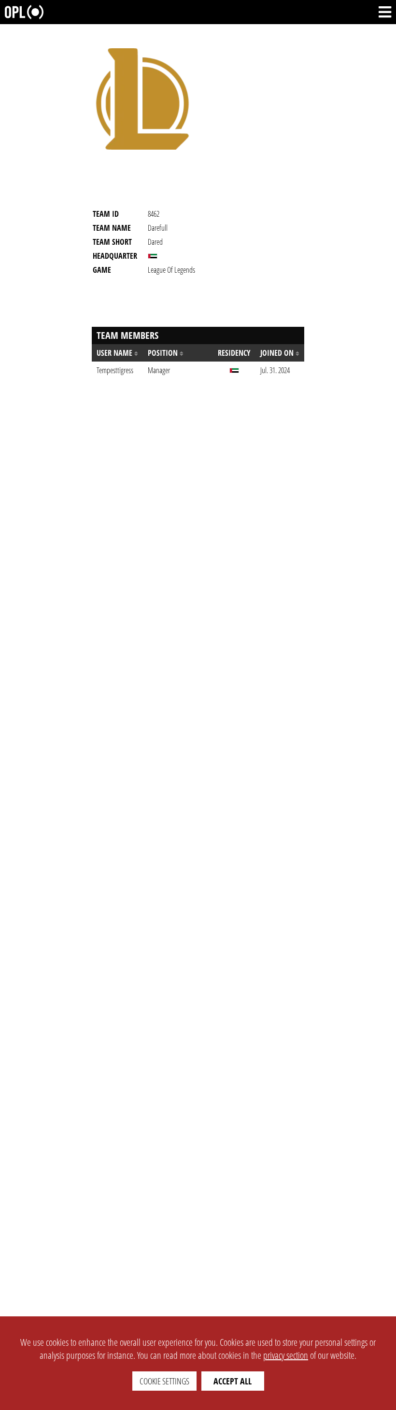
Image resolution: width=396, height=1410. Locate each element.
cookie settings (164, 1381)
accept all (232, 1381)
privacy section (285, 1355)
